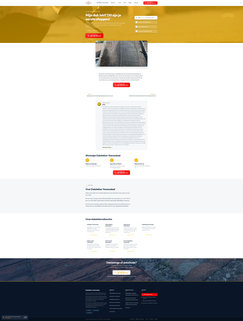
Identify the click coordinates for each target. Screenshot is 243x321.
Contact (136, 3)
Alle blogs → (128, 307)
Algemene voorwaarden (140, 319)
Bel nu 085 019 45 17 (148, 294)
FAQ (125, 3)
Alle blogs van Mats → (107, 147)
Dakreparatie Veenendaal (115, 305)
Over (120, 3)
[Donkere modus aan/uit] (240, 3)
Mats (89, 30)
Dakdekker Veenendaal (102, 3)
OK (25, 317)
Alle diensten (112, 311)
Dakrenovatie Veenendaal (115, 302)
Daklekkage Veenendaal (94, 11)
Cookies (146, 319)
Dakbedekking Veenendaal (115, 293)
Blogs (130, 3)
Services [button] (113, 3)
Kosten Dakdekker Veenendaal (116, 308)
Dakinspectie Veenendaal (115, 296)
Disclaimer (151, 319)
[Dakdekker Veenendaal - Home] (88, 3)
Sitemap (156, 319)
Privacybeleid (132, 319)
